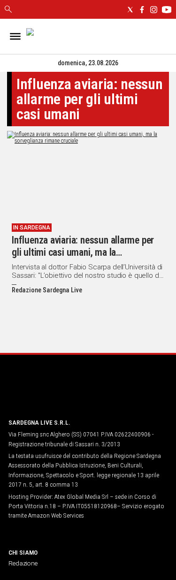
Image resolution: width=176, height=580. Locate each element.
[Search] (8, 10)
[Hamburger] (15, 36)
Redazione (23, 563)
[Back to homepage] (57, 393)
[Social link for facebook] (141, 9)
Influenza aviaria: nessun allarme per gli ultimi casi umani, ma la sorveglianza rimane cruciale (83, 252)
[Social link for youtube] (166, 9)
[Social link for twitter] (130, 9)
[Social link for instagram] (153, 9)
